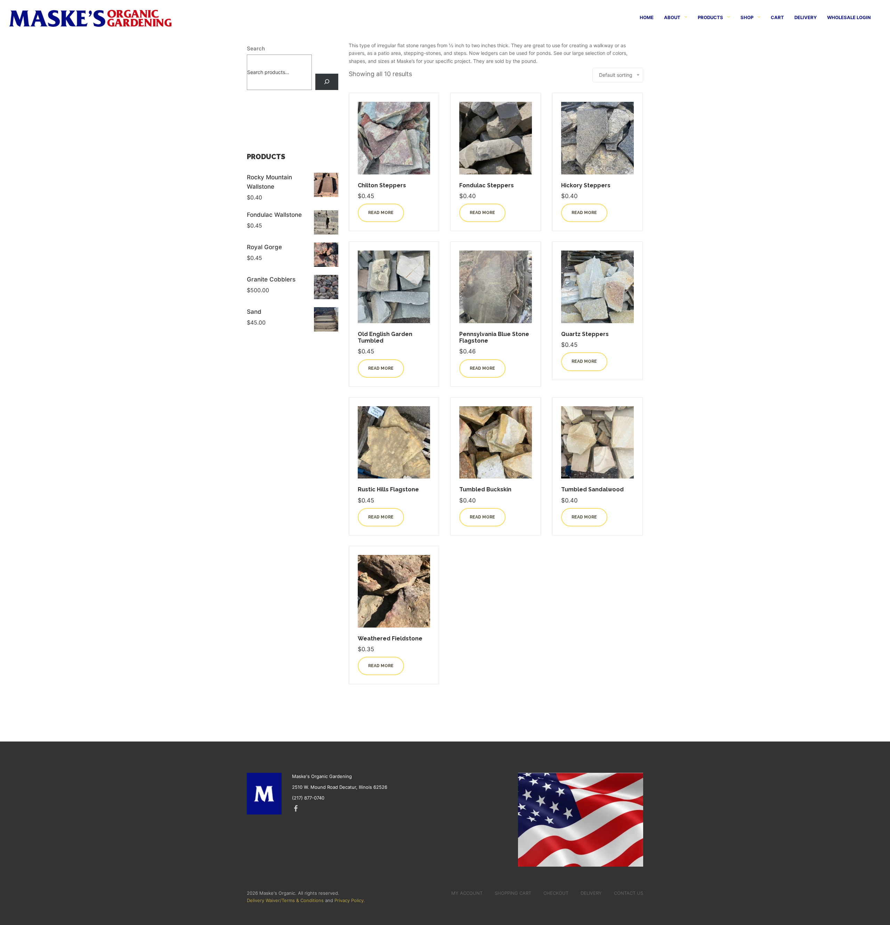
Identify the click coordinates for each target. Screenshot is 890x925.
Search (256, 48)
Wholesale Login (849, 17)
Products (710, 17)
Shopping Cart (513, 893)
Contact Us (628, 893)
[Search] (326, 82)
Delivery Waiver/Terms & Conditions (285, 900)
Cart (777, 17)
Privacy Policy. (349, 900)
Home (647, 17)
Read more (381, 212)
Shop (747, 17)
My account (467, 893)
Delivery (805, 17)
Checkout (555, 893)
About (672, 17)
